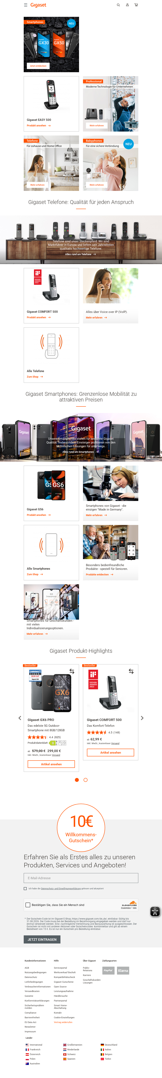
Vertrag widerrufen (63, 1022)
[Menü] (26, 5)
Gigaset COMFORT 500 (104, 720)
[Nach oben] (157, 1059)
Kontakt (58, 1013)
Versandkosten (32, 991)
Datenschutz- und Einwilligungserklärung (61, 888)
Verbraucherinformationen (38, 986)
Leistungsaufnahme (63, 991)
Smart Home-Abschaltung (60, 1007)
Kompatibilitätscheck (64, 977)
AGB (27, 968)
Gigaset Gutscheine (63, 982)
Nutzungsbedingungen (35, 972)
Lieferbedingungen (34, 982)
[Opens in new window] (53, 743)
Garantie (29, 996)
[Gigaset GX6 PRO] (51, 692)
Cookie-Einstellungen (64, 1017)
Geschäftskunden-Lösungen (92, 981)
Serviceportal (60, 968)
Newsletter (30, 1027)
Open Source (60, 986)
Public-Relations (87, 969)
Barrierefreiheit (32, 1017)
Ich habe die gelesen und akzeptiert (66, 888)
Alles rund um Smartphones (78, 451)
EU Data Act (30, 1022)
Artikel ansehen (51, 764)
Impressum (30, 1031)
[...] (136, 5)
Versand (56, 755)
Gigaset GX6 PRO (41, 720)
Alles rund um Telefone (78, 254)
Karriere (87, 975)
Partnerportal (60, 1000)
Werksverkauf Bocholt (65, 972)
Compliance (30, 1013)
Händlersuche (61, 996)
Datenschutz (31, 977)
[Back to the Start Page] (38, 5)
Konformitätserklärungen (37, 1000)
